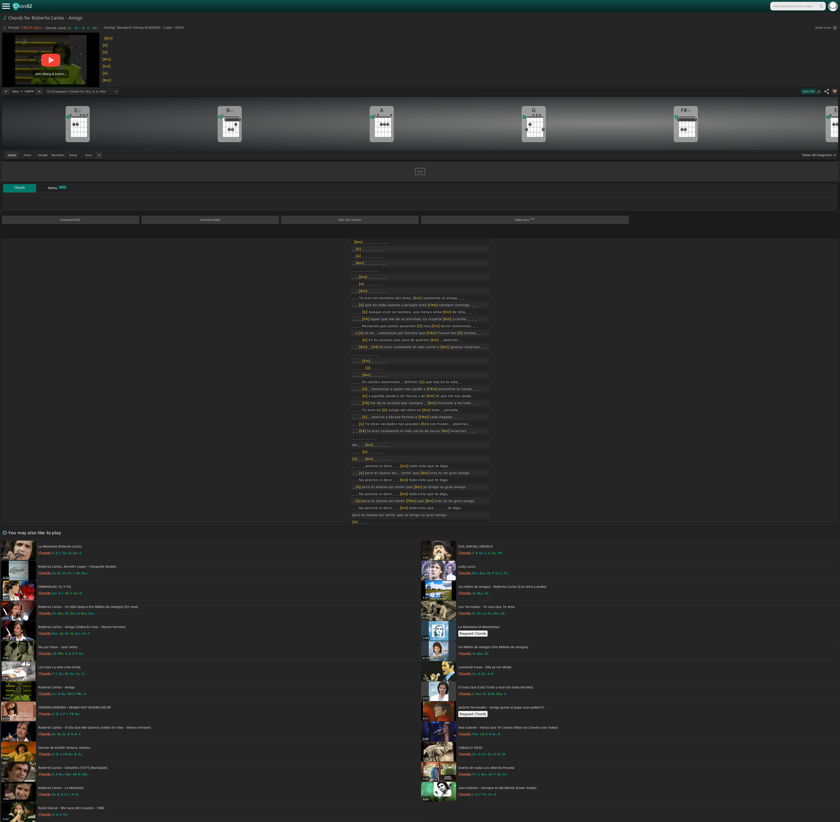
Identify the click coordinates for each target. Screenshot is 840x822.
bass (88, 155)
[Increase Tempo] (39, 91)
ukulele (42, 155)
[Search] (821, 6)
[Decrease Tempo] (6, 91)
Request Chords (473, 633)
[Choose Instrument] (99, 155)
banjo (73, 155)
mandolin (58, 155)
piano (27, 155)
